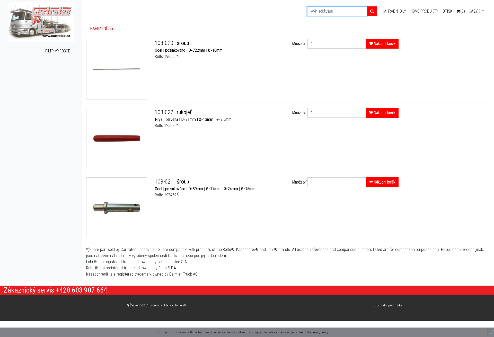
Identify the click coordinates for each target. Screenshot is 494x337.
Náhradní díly (394, 11)
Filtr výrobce (57, 51)
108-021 (165, 181)
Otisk (447, 11)
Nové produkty (424, 11)
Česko (158, 305)
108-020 (165, 43)
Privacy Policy (320, 332)
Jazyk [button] (475, 11)
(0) (462, 11)
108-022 (165, 112)
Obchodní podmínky (388, 305)
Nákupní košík (384, 43)
